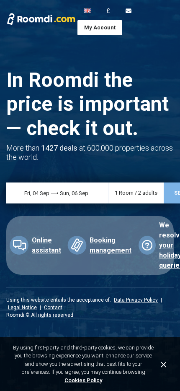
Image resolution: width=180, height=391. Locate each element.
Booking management (110, 245)
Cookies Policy (83, 380)
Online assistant (46, 245)
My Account (100, 27)
